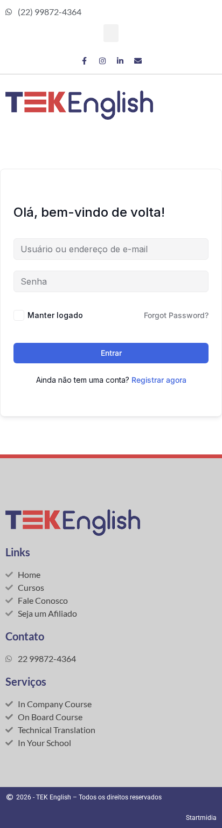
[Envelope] (137, 60)
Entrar (111, 352)
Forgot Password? (176, 315)
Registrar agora (158, 379)
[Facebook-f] (84, 60)
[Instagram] (102, 60)
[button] (111, 33)
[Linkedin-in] (120, 60)
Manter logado (55, 315)
